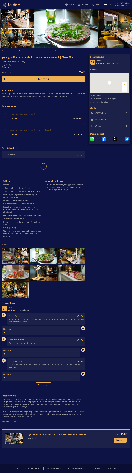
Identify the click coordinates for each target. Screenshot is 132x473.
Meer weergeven (43, 385)
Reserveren (120, 440)
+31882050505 (113, 468)
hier (7, 219)
